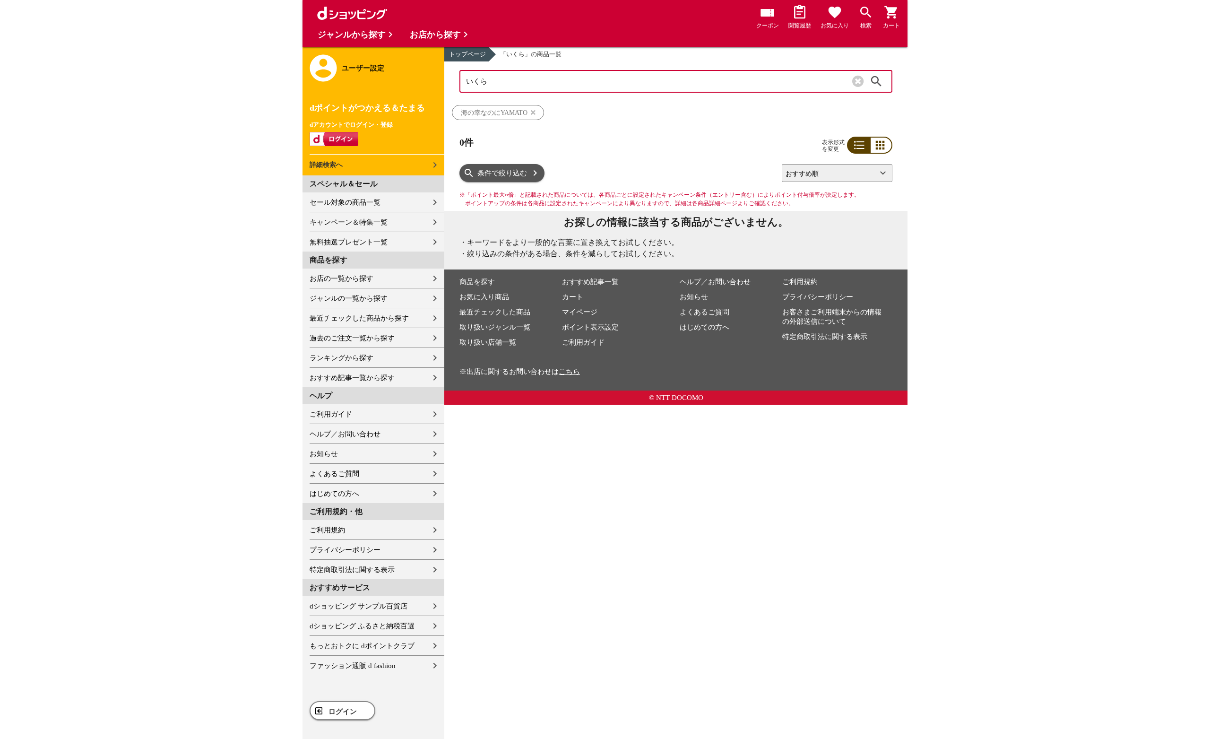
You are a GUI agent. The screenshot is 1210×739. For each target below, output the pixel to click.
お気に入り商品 (484, 297)
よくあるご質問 (334, 474)
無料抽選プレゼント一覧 (349, 242)
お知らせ (324, 454)
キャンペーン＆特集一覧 (349, 222)
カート (572, 297)
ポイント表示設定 (590, 327)
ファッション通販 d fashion (353, 665)
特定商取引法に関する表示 (352, 570)
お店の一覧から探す (341, 278)
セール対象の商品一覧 (345, 202)
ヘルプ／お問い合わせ (345, 434)
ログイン (342, 711)
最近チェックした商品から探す (359, 318)
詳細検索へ (326, 164)
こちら (569, 371)
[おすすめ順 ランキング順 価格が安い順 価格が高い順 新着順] (833, 173)
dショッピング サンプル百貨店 (358, 606)
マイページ (579, 312)
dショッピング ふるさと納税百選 (362, 626)
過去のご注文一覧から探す (352, 338)
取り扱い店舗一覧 (487, 342)
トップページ (467, 54)
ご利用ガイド (331, 414)
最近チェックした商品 (494, 312)
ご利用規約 (327, 530)
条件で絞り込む (502, 173)
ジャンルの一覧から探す (349, 298)
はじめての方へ (334, 493)
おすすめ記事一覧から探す (352, 378)
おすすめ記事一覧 (590, 282)
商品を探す (477, 282)
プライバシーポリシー (345, 550)
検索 (876, 81)
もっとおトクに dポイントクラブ (362, 646)
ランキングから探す (341, 358)
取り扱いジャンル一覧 (494, 327)
